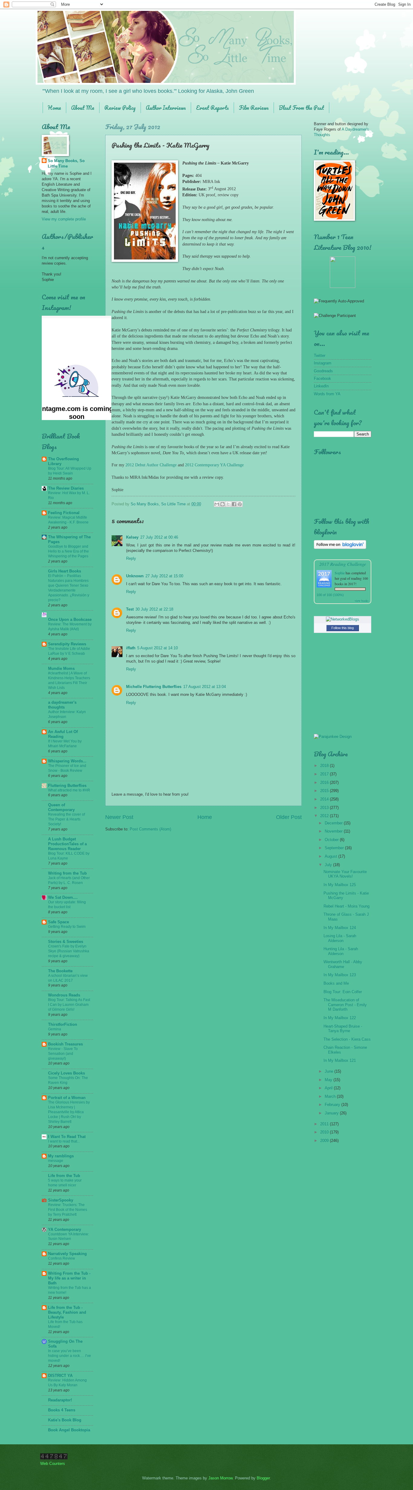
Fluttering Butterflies (67, 785)
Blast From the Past (301, 107)
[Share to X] (228, 504)
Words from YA (327, 394)
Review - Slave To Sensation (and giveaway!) (63, 1054)
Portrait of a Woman (67, 1097)
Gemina (54, 1029)
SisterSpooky (60, 1200)
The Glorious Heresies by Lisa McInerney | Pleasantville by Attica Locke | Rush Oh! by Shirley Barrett (69, 1112)
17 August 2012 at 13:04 (204, 686)
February (333, 1104)
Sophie (340, 572)
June (329, 1071)
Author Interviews (166, 107)
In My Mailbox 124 (340, 927)
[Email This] (217, 504)
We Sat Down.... (63, 897)
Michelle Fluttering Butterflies (153, 686)
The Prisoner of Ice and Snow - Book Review (67, 768)
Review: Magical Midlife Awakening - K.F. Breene (68, 519)
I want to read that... (64, 1141)
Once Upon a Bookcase (70, 619)
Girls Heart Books (64, 571)
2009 (325, 1140)
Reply (131, 558)
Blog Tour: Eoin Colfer (343, 992)
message (55, 1161)
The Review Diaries (66, 488)
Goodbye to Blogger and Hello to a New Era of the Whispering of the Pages (68, 551)
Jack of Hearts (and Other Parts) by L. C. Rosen (69, 880)
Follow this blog (342, 628)
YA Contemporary (64, 1229)
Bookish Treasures (65, 1044)
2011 (325, 1124)
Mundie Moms (61, 668)
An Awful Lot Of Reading (63, 734)
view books (362, 600)
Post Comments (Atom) (150, 829)
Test (130, 609)
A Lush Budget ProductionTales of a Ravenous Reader (67, 844)
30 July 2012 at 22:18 (154, 609)
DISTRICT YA (60, 1375)
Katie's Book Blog (64, 1420)
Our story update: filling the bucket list (67, 904)
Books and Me (336, 983)
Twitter (319, 355)
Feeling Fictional (64, 512)
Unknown (135, 576)
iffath (130, 648)
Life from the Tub (64, 1175)
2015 (325, 790)
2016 (325, 782)
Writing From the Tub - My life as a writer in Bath (69, 1278)
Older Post (289, 817)
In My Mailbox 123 (340, 975)
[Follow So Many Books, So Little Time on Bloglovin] (340, 547)
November (334, 831)
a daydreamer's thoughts (62, 704)
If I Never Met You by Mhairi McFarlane (65, 743)
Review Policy (120, 107)
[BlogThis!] (223, 504)
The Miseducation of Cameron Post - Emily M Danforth (345, 1005)
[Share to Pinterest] (240, 504)
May (329, 1080)
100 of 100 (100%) (330, 595)
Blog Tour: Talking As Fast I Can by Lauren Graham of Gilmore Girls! (69, 1005)
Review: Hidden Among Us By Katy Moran (67, 1382)
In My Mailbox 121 (340, 1060)
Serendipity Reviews (67, 644)
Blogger (263, 1478)
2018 (325, 765)
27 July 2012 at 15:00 (164, 576)
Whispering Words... (67, 761)
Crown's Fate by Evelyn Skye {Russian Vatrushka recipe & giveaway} (68, 951)
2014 (325, 799)
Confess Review (61, 1258)
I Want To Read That (67, 1136)
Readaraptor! (60, 1400)
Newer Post (119, 817)
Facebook (322, 378)
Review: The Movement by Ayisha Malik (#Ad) (70, 626)
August (331, 856)
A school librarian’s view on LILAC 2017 (68, 978)
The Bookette (60, 971)
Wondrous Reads (64, 995)
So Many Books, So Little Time (66, 163)
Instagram (322, 363)
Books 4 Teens (61, 1410)
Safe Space (58, 922)
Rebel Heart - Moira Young (346, 906)
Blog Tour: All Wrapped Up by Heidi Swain (69, 470)
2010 (325, 1132)
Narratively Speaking (67, 1253)
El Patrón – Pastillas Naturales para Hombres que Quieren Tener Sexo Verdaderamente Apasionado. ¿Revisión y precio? (68, 588)
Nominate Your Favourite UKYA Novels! (345, 874)
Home (54, 107)
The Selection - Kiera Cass (347, 1039)
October (332, 839)
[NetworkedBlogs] (342, 619)
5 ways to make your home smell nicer (65, 1182)
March (331, 1096)
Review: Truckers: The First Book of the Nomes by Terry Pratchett (67, 1210)
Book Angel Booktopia (69, 1430)
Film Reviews (254, 107)
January (332, 1113)
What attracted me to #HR (69, 790)
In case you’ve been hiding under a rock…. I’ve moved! (69, 1356)
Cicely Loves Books (66, 1073)
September (335, 848)
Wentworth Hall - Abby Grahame (343, 964)
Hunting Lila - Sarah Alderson (341, 951)
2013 (325, 807)
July (329, 864)
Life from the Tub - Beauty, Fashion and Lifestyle (67, 1312)
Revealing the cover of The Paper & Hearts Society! (66, 819)
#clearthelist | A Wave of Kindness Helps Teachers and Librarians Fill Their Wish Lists (69, 680)
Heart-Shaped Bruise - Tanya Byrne (343, 1028)
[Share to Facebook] (234, 504)
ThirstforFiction (62, 1024)
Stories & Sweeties (65, 941)
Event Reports (212, 107)
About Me (82, 107)
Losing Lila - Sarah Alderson (340, 938)
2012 (325, 815)
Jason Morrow (220, 1478)
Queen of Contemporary (61, 807)
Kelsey (132, 537)
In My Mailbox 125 (340, 884)
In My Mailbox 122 (340, 1018)
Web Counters (52, 1463)
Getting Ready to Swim (67, 926)
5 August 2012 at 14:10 (157, 648)
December (334, 823)
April (329, 1088)
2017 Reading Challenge (342, 564)
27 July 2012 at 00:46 (159, 537)
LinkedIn (321, 386)
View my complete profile (64, 219)
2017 (325, 774)
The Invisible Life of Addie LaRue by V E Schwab (69, 651)
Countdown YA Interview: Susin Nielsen (68, 1236)
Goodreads (323, 371)
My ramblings (61, 1156)
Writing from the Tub (67, 873)
